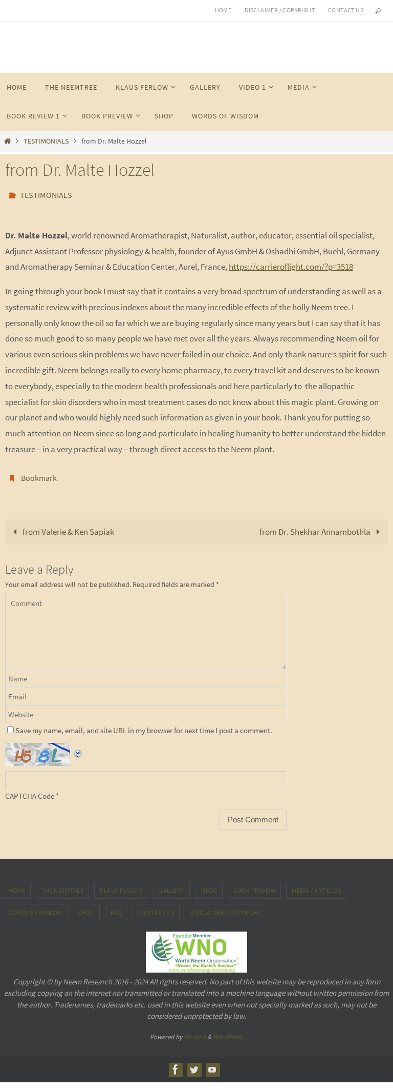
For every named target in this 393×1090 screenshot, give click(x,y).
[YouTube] (212, 1064)
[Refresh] (78, 745)
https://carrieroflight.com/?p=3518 (291, 264)
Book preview (254, 885)
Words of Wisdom (35, 907)
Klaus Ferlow (121, 885)
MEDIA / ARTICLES (316, 885)
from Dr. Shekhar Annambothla (315, 526)
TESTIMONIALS (46, 141)
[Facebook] (175, 1064)
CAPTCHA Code (29, 790)
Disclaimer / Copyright (280, 10)
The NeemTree (62, 885)
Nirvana (195, 1030)
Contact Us (156, 907)
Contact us (345, 10)
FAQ (116, 907)
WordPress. (228, 1030)
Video (209, 885)
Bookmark (39, 474)
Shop (86, 907)
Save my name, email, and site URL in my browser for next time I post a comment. (143, 725)
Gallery (171, 885)
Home (223, 10)
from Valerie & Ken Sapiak (67, 526)
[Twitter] (194, 1064)
